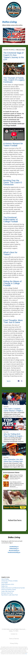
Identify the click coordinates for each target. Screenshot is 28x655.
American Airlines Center (8, 589)
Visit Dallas (4, 582)
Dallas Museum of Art (7, 584)
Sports (8, 381)
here (26, 653)
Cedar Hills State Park (7, 591)
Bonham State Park (7, 593)
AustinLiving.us (14, 547)
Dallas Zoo (4, 586)
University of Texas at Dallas (9, 581)
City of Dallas (5, 579)
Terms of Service (14, 638)
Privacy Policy (14, 643)
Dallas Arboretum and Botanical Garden (13, 588)
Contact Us (14, 634)
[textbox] (14, 23)
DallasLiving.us (14, 549)
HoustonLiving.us (14, 551)
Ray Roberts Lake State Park (9, 595)
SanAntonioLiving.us (14, 552)
